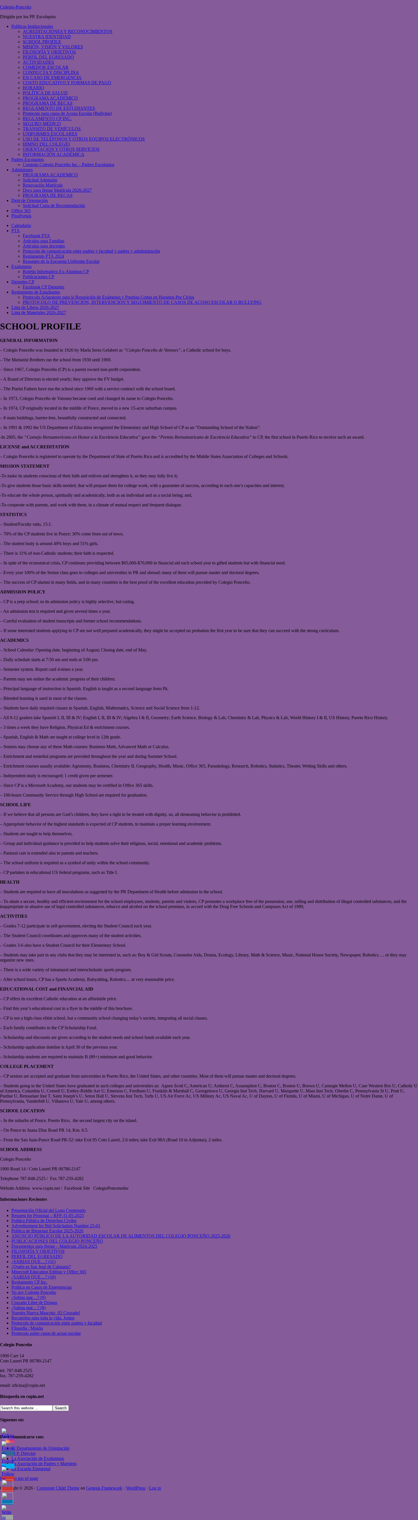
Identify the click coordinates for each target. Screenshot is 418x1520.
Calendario (21, 225)
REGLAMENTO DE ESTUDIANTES (59, 108)
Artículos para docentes (44, 246)
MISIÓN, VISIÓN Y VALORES (53, 46)
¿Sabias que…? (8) (28, 1307)
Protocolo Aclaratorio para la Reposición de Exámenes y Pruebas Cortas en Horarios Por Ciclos (108, 297)
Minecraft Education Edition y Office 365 (48, 1271)
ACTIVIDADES (38, 62)
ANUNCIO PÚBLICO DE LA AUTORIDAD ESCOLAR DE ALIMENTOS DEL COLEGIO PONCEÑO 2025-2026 (120, 1236)
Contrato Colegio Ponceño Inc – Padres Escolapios (68, 164)
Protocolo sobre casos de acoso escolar (46, 1333)
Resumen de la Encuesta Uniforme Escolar (61, 261)
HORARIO (33, 87)
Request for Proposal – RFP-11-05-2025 (47, 1215)
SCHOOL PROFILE (42, 41)
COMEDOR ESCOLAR (46, 67)
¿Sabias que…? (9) (28, 1297)
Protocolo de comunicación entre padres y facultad (56, 1323)
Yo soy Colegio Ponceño (33, 1292)
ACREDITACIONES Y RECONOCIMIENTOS (67, 31)
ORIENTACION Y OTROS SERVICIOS (61, 149)
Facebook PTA (36, 235)
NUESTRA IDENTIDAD (47, 36)
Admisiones (22, 169)
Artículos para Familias (43, 240)
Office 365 (21, 210)
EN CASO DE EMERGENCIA (52, 77)
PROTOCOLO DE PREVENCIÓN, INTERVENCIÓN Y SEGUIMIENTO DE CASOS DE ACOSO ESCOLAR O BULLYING (142, 302)
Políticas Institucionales (32, 26)
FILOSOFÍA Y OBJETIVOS (49, 52)
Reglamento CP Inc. (29, 1282)
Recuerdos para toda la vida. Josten (43, 1317)
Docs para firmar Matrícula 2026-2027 (57, 190)
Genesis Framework (104, 1488)
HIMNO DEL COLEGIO (46, 144)
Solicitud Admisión (40, 180)
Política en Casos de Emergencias (41, 1287)
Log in (155, 1488)
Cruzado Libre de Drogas (34, 1302)
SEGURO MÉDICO (42, 123)
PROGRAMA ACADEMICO (50, 98)
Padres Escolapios (27, 159)
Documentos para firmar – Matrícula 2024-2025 (54, 1246)
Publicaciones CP (38, 276)
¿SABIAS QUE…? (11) (33, 1261)
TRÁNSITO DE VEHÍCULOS (52, 128)
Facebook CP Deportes (43, 286)
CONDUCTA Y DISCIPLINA (51, 72)
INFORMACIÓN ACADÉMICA (53, 154)
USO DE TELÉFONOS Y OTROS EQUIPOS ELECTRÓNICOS (84, 139)
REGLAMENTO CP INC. (47, 118)
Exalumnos (21, 266)
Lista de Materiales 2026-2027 (38, 312)
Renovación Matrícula (43, 185)
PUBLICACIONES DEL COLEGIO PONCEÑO (57, 1241)
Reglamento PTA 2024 (43, 256)
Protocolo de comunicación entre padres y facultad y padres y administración (91, 251)
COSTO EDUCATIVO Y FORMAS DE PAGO (67, 82)
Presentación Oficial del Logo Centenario (48, 1210)
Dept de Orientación (29, 200)
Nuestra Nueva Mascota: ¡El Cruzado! (45, 1312)
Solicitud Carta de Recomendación (54, 205)
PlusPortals (21, 215)
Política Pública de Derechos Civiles (43, 1220)
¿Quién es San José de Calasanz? (41, 1266)
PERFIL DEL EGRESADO (48, 57)
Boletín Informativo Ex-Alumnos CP (56, 271)
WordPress (135, 1488)
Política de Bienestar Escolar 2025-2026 (47, 1230)
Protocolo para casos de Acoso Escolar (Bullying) (67, 113)
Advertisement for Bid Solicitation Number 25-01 (55, 1225)
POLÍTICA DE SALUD (45, 92)
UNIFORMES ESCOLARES (50, 133)
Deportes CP (22, 281)
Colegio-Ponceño (15, 7)
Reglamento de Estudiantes (35, 292)
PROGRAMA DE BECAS (48, 103)
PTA (15, 230)
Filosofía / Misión (27, 1328)
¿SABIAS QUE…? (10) (33, 1276)
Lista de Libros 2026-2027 (35, 307)
